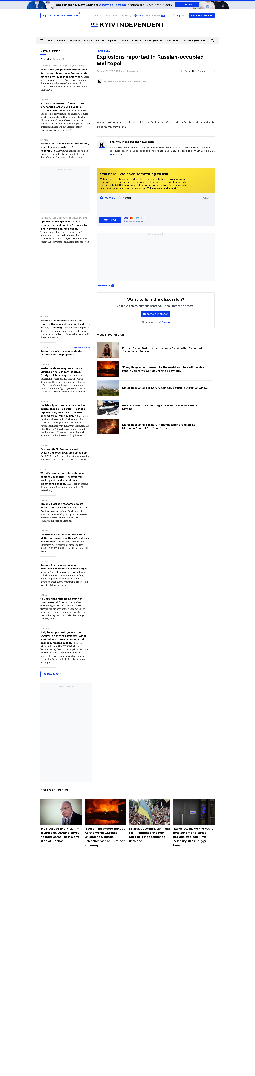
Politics (61, 40)
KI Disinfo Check (82, 347)
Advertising (125, 15)
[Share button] (212, 71)
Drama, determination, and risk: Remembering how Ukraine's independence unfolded (149, 835)
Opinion (112, 40)
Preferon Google (195, 71)
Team (107, 15)
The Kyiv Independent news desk (127, 81)
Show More (52, 674)
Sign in (166, 322)
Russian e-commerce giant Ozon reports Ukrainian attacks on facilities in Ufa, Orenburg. (65, 324)
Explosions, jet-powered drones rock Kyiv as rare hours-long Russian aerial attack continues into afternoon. (64, 73)
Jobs (115, 15)
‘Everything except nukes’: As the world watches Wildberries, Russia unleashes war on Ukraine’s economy (105, 837)
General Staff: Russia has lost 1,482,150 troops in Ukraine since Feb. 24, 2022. (64, 452)
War (50, 40)
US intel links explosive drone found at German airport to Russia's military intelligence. (64, 538)
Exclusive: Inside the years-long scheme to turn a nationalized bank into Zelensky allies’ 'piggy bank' (194, 837)
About (98, 15)
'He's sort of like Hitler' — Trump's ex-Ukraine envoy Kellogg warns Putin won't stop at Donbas (60, 835)
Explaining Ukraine (194, 40)
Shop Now (186, 4)
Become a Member (202, 15)
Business (75, 40)
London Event (153, 15)
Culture (136, 40)
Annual (127, 198)
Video (124, 40)
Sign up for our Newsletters (60, 15)
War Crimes (173, 40)
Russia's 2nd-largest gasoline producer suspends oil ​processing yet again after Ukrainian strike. (64, 568)
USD (206, 198)
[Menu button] (41, 40)
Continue (110, 220)
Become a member (155, 314)
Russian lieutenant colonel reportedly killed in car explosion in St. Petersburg (64, 147)
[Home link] (127, 24)
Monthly (110, 198)
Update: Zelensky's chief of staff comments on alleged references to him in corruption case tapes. (63, 225)
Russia (88, 40)
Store (140, 15)
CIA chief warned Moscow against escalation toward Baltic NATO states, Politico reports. (64, 507)
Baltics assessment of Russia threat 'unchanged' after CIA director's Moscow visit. (63, 107)
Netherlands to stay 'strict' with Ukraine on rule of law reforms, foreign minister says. (61, 372)
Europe (100, 40)
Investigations (153, 40)
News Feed (103, 51)
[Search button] (212, 40)
